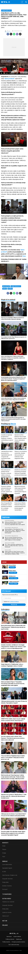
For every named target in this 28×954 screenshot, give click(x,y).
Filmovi (4, 849)
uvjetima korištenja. (14, 601)
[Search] (26, 2)
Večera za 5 (5, 916)
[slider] (14, 71)
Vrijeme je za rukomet (8, 901)
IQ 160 (4, 871)
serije (4, 288)
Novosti (5, 842)
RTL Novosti (6, 591)
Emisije (4, 853)
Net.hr (13, 424)
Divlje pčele (5, 882)
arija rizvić (6, 286)
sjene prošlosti (15, 286)
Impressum (9, 936)
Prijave (5, 925)
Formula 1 (5, 889)
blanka (10, 288)
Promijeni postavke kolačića (18, 941)
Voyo (3, 856)
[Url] (20, 34)
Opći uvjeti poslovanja (13, 944)
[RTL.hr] (5, 2)
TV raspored (6, 894)
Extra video (6, 898)
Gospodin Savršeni (7, 878)
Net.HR (4, 921)
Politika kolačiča (6, 941)
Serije (3, 846)
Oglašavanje (19, 939)
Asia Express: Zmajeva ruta (9, 875)
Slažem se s (11, 601)
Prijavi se (14, 604)
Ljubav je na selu (6, 912)
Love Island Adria (7, 864)
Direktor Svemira (7, 886)
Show (4, 562)
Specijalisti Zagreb (7, 868)
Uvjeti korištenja (17, 936)
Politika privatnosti (10, 939)
